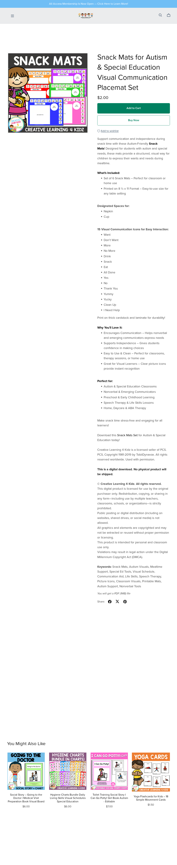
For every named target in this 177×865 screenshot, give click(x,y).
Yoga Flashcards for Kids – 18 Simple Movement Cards (151, 798)
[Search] (160, 15)
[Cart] (170, 15)
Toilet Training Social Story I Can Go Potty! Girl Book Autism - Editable (109, 798)
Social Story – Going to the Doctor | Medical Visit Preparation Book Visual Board (26, 798)
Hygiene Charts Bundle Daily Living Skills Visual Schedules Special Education (68, 798)
